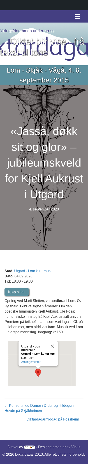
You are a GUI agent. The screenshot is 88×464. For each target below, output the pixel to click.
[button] (38, 373)
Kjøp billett (16, 292)
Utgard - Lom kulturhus (32, 271)
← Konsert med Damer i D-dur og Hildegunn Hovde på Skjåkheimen (40, 408)
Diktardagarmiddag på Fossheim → (55, 419)
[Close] (52, 346)
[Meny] (77, 16)
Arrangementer (31, 361)
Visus (75, 447)
